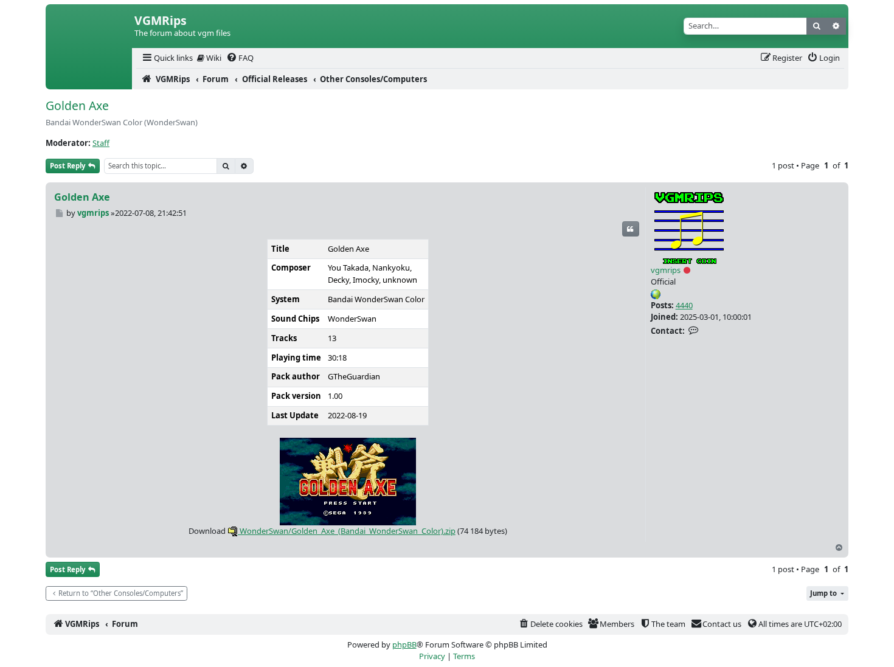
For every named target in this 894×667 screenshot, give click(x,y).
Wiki (212, 57)
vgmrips (666, 269)
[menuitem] (167, 58)
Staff (100, 142)
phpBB (404, 644)
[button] (827, 593)
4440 (684, 305)
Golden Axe (77, 105)
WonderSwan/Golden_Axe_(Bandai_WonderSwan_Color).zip (347, 530)
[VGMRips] (89, 79)
